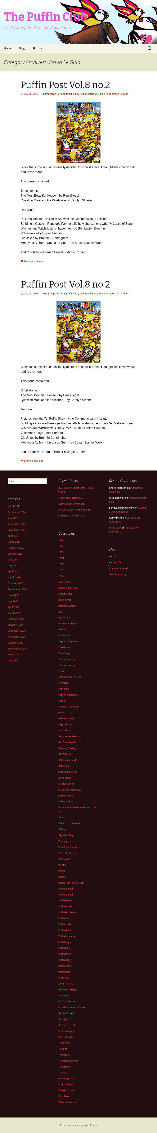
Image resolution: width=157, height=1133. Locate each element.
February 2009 (16, 619)
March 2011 (14, 541)
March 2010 (14, 577)
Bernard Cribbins (68, 623)
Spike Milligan (66, 1031)
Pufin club (64, 977)
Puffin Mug (64, 948)
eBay (61, 671)
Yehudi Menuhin (67, 1102)
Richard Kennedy (68, 1001)
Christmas (64, 647)
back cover (64, 599)
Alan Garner (65, 582)
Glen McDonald (66, 718)
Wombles (63, 1096)
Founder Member (68, 706)
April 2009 (13, 607)
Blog (22, 48)
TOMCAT (63, 1072)
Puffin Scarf (64, 959)
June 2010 (13, 559)
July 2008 (13, 660)
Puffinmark (64, 971)
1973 (61, 552)
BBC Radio (64, 617)
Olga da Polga (66, 835)
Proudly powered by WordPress (78, 1125)
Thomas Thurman (68, 1060)
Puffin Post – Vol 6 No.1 (71, 515)
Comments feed (118, 568)
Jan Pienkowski (67, 742)
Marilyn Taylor (66, 783)
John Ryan (64, 766)
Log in (112, 556)
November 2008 (17, 636)
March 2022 (14, 506)
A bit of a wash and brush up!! (75, 509)
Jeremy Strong (67, 748)
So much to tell (66, 1025)
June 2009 (13, 595)
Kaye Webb (64, 777)
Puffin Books (65, 906)
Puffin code (64, 924)
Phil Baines (64, 859)
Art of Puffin (65, 593)
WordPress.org (118, 574)
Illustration (64, 730)
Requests (64, 995)
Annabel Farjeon (67, 588)
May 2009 (13, 601)
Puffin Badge (65, 900)
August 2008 (15, 654)
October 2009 (15, 583)
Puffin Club (72, 94)
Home (7, 48)
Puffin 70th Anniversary (71, 882)
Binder (62, 629)
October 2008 (15, 642)
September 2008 (17, 648)
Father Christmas (68, 694)
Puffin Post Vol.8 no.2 (65, 85)
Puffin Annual (65, 888)
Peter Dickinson (67, 853)
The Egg (63, 1048)
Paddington (64, 841)
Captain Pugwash (68, 641)
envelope (63, 683)
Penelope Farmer (55, 94)
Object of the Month (69, 823)
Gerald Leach (65, 712)
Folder (62, 700)
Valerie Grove (66, 1090)
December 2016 (17, 512)
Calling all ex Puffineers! (71, 503)
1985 (61, 576)
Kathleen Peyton (67, 772)
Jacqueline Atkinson (69, 736)
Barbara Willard (67, 605)
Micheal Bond (66, 801)
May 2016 (13, 518)
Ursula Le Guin (120, 94)
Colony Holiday (66, 659)
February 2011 (16, 547)
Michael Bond (66, 795)
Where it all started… (70, 497)
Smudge (63, 1019)
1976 (61, 564)
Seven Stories (66, 1013)
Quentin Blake (66, 983)
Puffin (61, 876)
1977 (61, 570)
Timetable (64, 1066)
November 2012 (17, 530)
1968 (61, 546)
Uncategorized (66, 1078)
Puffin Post (105, 94)
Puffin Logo (64, 942)
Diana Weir (115, 527)
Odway (62, 829)
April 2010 (13, 571)
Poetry (62, 865)
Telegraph (64, 1043)
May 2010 (13, 565)
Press (61, 870)
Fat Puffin (63, 688)
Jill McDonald (65, 754)
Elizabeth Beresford (69, 677)
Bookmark (64, 635)
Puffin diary (64, 930)
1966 (61, 540)
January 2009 (15, 625)
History (37, 48)
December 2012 (17, 524)
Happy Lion (64, 724)
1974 (61, 558)
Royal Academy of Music (72, 1007)
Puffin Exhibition (88, 94)
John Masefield (67, 760)
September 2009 (17, 589)
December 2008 (17, 630)
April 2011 (13, 536)
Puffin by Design (67, 912)
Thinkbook (64, 1054)
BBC (60, 611)
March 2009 (14, 613)
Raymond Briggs (67, 989)
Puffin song (64, 965)
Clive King (64, 653)
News (61, 817)
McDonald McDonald (69, 789)
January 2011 (15, 553)
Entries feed (116, 562)
